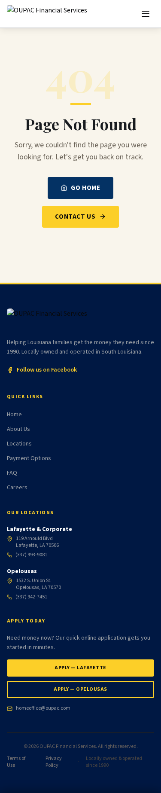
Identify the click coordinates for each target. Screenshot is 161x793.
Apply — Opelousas (80, 689)
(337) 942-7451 (31, 597)
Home (14, 414)
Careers (17, 487)
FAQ (12, 473)
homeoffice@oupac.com (43, 708)
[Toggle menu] (145, 13)
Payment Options (29, 458)
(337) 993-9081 (31, 555)
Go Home (85, 187)
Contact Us (75, 216)
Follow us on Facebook (47, 370)
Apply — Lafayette (80, 667)
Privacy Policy (54, 762)
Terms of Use (16, 762)
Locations (19, 443)
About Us (18, 429)
